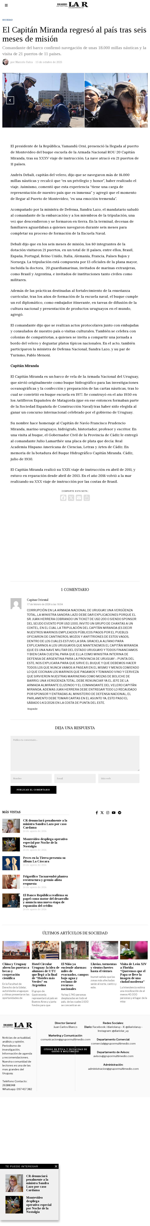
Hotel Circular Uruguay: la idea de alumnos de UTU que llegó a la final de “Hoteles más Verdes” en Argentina (45, 974)
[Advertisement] (75, 540)
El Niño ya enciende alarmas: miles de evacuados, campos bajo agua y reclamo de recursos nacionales (74, 976)
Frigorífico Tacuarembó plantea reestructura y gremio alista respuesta (45, 880)
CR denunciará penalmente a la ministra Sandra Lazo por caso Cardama (45, 824)
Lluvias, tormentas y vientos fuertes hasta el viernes (104, 967)
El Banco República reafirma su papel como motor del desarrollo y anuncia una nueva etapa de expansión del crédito (46, 900)
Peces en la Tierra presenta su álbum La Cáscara (44, 859)
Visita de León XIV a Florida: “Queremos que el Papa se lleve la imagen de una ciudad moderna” (133, 973)
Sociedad (7, 20)
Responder (33, 708)
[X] (71, 498)
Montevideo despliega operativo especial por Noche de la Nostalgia (45, 842)
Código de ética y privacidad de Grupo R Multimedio (65, 1050)
